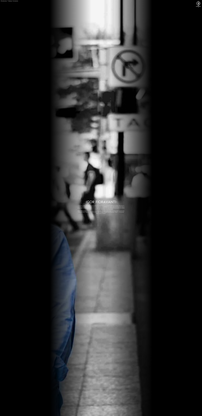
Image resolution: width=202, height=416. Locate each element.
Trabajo (10, 1)
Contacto (15, 1)
